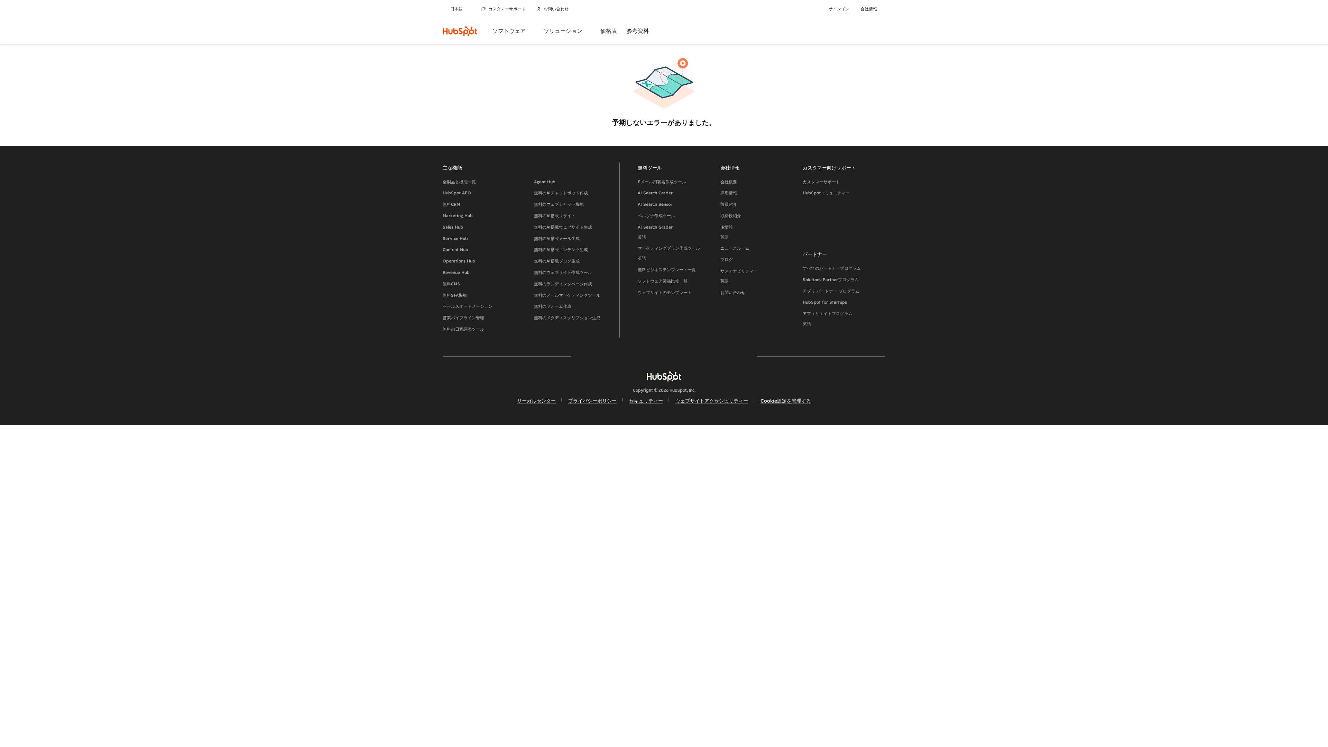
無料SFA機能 (455, 295)
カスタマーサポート (507, 9)
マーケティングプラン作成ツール (669, 253)
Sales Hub (453, 227)
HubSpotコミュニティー (826, 192)
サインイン (839, 9)
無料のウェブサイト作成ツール (563, 272)
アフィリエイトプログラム (827, 318)
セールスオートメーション (467, 306)
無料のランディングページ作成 (563, 283)
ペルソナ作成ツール (656, 215)
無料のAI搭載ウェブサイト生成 (563, 227)
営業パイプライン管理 (463, 317)
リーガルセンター (536, 401)
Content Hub (455, 249)
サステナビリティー (739, 276)
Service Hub (455, 238)
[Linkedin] (684, 356)
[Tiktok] (724, 356)
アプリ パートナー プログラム (831, 291)
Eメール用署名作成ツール (662, 181)
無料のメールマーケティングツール (567, 295)
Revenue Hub (456, 272)
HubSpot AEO (457, 192)
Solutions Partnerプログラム (831, 279)
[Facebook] (603, 356)
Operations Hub (459, 261)
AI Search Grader (655, 192)
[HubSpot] (460, 31)
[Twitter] (664, 356)
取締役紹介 (730, 215)
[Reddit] (704, 356)
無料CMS (451, 283)
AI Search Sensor (655, 204)
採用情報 (728, 192)
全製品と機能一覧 (459, 181)
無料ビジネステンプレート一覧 (667, 269)
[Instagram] (623, 356)
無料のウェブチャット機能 (559, 204)
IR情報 (726, 232)
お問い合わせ (556, 9)
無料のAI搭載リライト (554, 215)
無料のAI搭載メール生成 (557, 238)
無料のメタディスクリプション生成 (567, 317)
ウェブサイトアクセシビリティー (711, 401)
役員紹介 (728, 204)
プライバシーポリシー (592, 401)
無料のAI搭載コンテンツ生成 (561, 249)
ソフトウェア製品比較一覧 (663, 281)
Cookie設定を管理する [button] (785, 401)
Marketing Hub (458, 215)
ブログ (726, 259)
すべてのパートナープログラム (832, 268)
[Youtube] (643, 356)
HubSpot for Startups (825, 302)
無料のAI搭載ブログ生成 (557, 261)
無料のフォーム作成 (552, 306)
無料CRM (451, 204)
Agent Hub (544, 181)
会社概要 (728, 181)
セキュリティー (646, 401)
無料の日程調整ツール (463, 329)
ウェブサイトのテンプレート (665, 292)
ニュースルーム (734, 248)
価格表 (608, 31)
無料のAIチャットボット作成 (561, 192)
